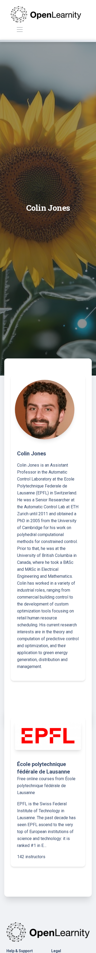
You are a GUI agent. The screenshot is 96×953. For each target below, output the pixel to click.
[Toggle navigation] (19, 30)
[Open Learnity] (46, 14)
